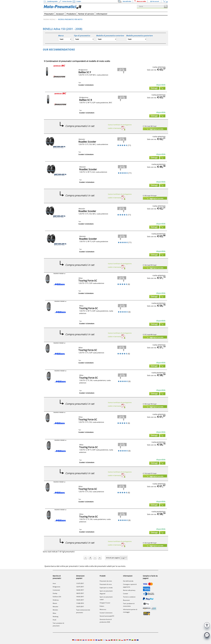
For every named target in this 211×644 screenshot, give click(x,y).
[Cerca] (166, 6)
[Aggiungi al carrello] (162, 88)
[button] (207, 624)
